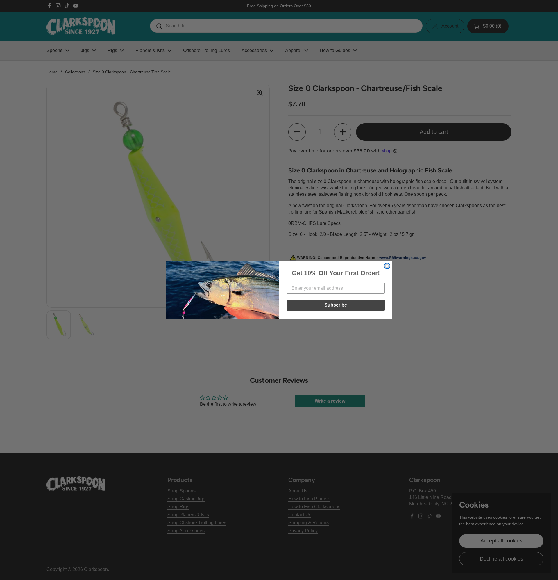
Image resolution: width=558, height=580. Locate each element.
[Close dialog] (387, 266)
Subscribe (335, 305)
